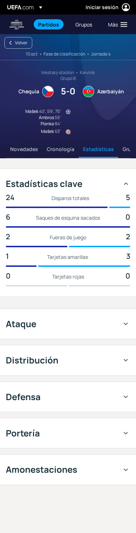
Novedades (24, 149)
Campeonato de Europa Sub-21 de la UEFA (17, 24)
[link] (48, 24)
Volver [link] (21, 43)
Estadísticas (98, 149)
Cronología (60, 149)
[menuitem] (50, 24)
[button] (116, 24)
